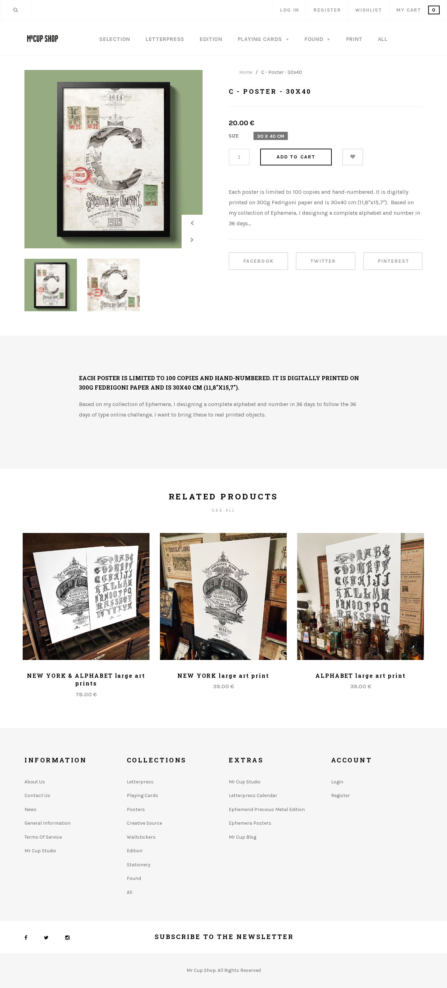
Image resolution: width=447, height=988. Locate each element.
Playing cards (142, 795)
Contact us (37, 795)
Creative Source (144, 823)
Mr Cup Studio (40, 851)
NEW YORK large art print (223, 675)
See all (223, 510)
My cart (416, 10)
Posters (136, 809)
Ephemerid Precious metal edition (267, 809)
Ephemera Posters (250, 823)
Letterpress (165, 39)
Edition (211, 39)
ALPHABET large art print (360, 675)
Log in (289, 10)
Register (327, 10)
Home (245, 72)
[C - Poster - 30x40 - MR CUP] (113, 159)
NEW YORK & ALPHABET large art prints (86, 679)
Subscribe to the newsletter (224, 936)
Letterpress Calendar (253, 795)
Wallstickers (141, 837)
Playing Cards (261, 39)
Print (354, 39)
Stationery (139, 865)
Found (315, 39)
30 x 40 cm (270, 136)
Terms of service (43, 837)
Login (337, 782)
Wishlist (368, 10)
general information (47, 823)
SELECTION (114, 39)
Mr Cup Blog (242, 837)
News (30, 809)
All (383, 39)
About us (34, 782)
